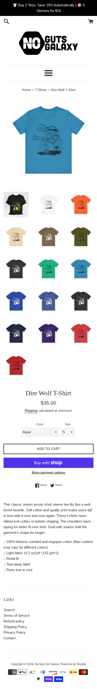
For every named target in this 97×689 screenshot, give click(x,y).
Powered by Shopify (73, 664)
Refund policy (14, 621)
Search (9, 610)
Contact (10, 638)
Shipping (30, 410)
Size (68, 424)
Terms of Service (17, 615)
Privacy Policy (15, 632)
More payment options (48, 472)
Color (39, 424)
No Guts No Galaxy (47, 664)
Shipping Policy (15, 627)
